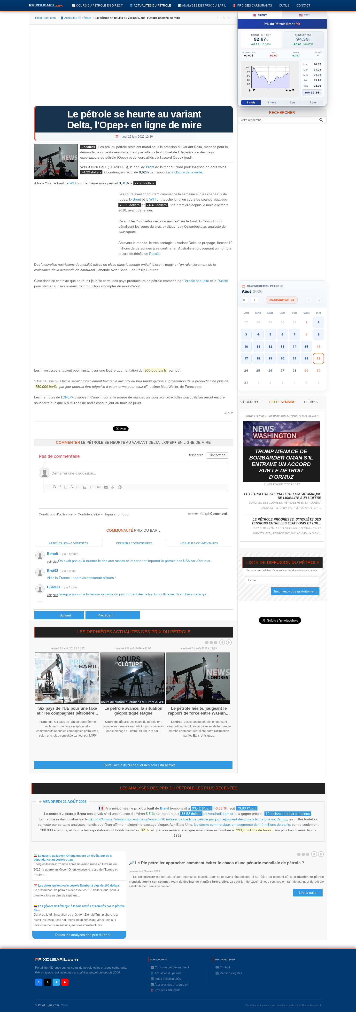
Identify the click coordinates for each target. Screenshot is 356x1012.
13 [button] (282, 346)
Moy (308, 92)
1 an (292, 102)
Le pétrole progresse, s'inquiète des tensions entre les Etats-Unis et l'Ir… (286, 521)
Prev (222, 642)
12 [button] (270, 346)
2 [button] (318, 322)
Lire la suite (308, 893)
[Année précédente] (244, 300)
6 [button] (282, 334)
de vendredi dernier (207, 814)
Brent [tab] (260, 15)
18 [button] (258, 358)
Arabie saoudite (197, 281)
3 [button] (246, 334)
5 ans (313, 102)
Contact (303, 5)
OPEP (67, 397)
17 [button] (246, 358)
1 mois (251, 102)
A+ (218, 18)
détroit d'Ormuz (100, 819)
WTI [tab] (304, 15)
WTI (73, 183)
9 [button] (318, 334)
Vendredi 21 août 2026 (64, 802)
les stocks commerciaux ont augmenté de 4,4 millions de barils (242, 824)
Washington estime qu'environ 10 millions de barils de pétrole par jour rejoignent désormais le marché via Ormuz (200, 819)
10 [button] (246, 346)
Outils (284, 5)
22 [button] (306, 358)
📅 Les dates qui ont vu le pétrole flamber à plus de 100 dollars (77, 885)
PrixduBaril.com (48, 1005)
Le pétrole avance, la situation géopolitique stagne (133, 711)
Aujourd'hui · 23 (281, 300)
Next (229, 642)
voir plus (52, 561)
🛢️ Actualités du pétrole (150, 5)
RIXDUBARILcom (56, 959)
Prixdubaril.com (45, 18)
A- (228, 18)
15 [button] (306, 346)
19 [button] (270, 358)
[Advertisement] (133, 67)
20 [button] (282, 358)
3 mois (271, 102)
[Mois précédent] (254, 300)
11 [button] (258, 346)
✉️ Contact (222, 967)
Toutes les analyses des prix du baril (85, 935)
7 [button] (294, 334)
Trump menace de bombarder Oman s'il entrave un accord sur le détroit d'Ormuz (281, 464)
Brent (150, 167)
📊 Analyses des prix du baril (202, 5)
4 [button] (258, 334)
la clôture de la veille (186, 172)
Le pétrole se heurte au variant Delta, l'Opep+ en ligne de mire (134, 119)
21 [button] (294, 358)
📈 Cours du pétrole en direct (97, 5)
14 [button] (294, 346)
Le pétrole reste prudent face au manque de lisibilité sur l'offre (282, 496)
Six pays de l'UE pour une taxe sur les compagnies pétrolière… (67, 711)
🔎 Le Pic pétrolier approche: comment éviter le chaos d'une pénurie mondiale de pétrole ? (216, 863)
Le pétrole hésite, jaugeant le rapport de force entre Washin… (199, 711)
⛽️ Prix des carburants (252, 5)
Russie (154, 254)
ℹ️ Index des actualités (165, 979)
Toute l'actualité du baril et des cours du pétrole (139, 765)
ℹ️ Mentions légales (228, 973)
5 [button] (270, 334)
